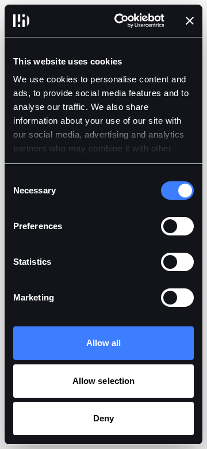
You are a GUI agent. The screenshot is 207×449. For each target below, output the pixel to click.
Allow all (103, 343)
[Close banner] (190, 21)
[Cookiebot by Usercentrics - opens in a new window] (121, 20)
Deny (103, 418)
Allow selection (103, 381)
